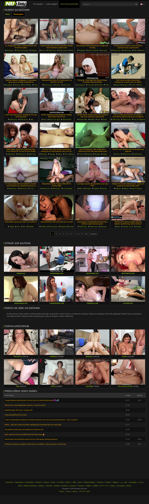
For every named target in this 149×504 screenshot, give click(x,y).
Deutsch (39, 482)
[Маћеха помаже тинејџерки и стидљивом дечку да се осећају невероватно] (21, 66)
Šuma (140, 85)
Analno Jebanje (93, 50)
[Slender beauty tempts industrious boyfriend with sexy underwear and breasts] (92, 100)
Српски (46, 482)
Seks (71, 50)
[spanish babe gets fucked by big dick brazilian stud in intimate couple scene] (57, 31)
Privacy (61, 491)
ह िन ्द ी (104, 486)
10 (86, 234)
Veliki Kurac (52, 50)
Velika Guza (127, 119)
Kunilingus (10, 50)
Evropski (104, 50)
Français (81, 486)
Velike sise (32, 154)
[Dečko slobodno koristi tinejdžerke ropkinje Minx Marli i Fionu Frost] (57, 100)
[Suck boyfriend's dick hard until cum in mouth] (57, 207)
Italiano (41, 486)
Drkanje (70, 226)
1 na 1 (32, 188)
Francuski (90, 85)
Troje (35, 85)
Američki (100, 85)
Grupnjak (9, 85)
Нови (7, 14)
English (88, 486)
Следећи (93, 234)
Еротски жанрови (69, 4)
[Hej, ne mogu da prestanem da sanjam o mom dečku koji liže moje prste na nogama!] (128, 100)
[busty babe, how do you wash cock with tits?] (21, 207)
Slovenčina (9, 482)
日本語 (95, 486)
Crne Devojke (67, 188)
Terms (68, 491)
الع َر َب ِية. (123, 482)
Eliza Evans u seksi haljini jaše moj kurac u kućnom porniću (25, 405)
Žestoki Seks (63, 50)
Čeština (108, 482)
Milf (24, 85)
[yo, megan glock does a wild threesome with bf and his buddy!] (21, 31)
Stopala (43, 226)
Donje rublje (83, 119)
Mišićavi (118, 188)
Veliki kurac (117, 50)
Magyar (115, 482)
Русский (49, 486)
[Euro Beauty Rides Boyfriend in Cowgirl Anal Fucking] (92, 31)
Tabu (29, 85)
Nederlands (19, 482)
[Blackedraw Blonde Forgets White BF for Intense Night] (57, 170)
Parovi (43, 50)
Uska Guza (66, 85)
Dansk (129, 486)
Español (56, 486)
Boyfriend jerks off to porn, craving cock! (19, 410)
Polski (20, 486)
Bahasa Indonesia (30, 486)
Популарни (18, 14)
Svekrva (17, 85)
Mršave (141, 50)
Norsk (53, 482)
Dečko (105, 119)
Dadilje (92, 119)
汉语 (74, 482)
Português (132, 482)
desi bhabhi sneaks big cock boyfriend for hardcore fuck (24, 429)
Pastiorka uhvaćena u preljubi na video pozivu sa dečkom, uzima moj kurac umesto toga (35, 444)
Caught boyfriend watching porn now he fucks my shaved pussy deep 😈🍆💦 (32, 400)
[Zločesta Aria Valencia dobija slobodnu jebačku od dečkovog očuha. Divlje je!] (128, 207)
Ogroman (103, 226)
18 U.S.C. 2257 (84, 491)
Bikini (81, 188)
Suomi (80, 482)
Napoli (117, 85)
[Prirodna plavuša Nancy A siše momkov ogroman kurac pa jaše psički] (128, 31)
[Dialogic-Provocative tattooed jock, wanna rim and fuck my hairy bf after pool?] (128, 170)
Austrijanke (81, 85)
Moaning (44, 154)
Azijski (60, 154)
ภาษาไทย (60, 482)
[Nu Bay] (15, 4)
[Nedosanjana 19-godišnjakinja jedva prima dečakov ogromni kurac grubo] (92, 207)
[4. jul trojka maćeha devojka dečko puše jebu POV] (92, 170)
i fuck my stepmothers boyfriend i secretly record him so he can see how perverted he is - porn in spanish (41, 420)
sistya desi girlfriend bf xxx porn (16, 415)
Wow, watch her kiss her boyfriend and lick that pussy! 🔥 (24, 434)
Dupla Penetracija (22, 50)
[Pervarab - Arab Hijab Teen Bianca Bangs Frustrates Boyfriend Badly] (92, 66)
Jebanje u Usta (128, 226)
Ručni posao (48, 85)
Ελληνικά (100, 482)
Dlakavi (125, 188)
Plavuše (104, 188)
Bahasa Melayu (89, 482)
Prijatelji (33, 50)
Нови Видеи (52, 4)
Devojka (125, 85)
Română (65, 486)
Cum (18, 226)
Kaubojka (82, 50)
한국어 (68, 482)
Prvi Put (133, 85)
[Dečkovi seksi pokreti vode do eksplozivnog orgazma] (128, 135)
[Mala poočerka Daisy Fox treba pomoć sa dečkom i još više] (57, 66)
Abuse (75, 491)
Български (120, 486)
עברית (141, 482)
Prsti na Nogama (139, 119)
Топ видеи (38, 4)
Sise (135, 50)
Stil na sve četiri (54, 119)
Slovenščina (29, 482)
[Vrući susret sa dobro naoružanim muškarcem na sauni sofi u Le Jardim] (128, 66)
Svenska (73, 486)
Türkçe (112, 486)
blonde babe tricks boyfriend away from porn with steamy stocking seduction (31, 439)
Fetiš (107, 85)
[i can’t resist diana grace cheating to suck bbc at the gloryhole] (21, 100)
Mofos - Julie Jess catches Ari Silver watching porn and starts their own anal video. (33, 424)
